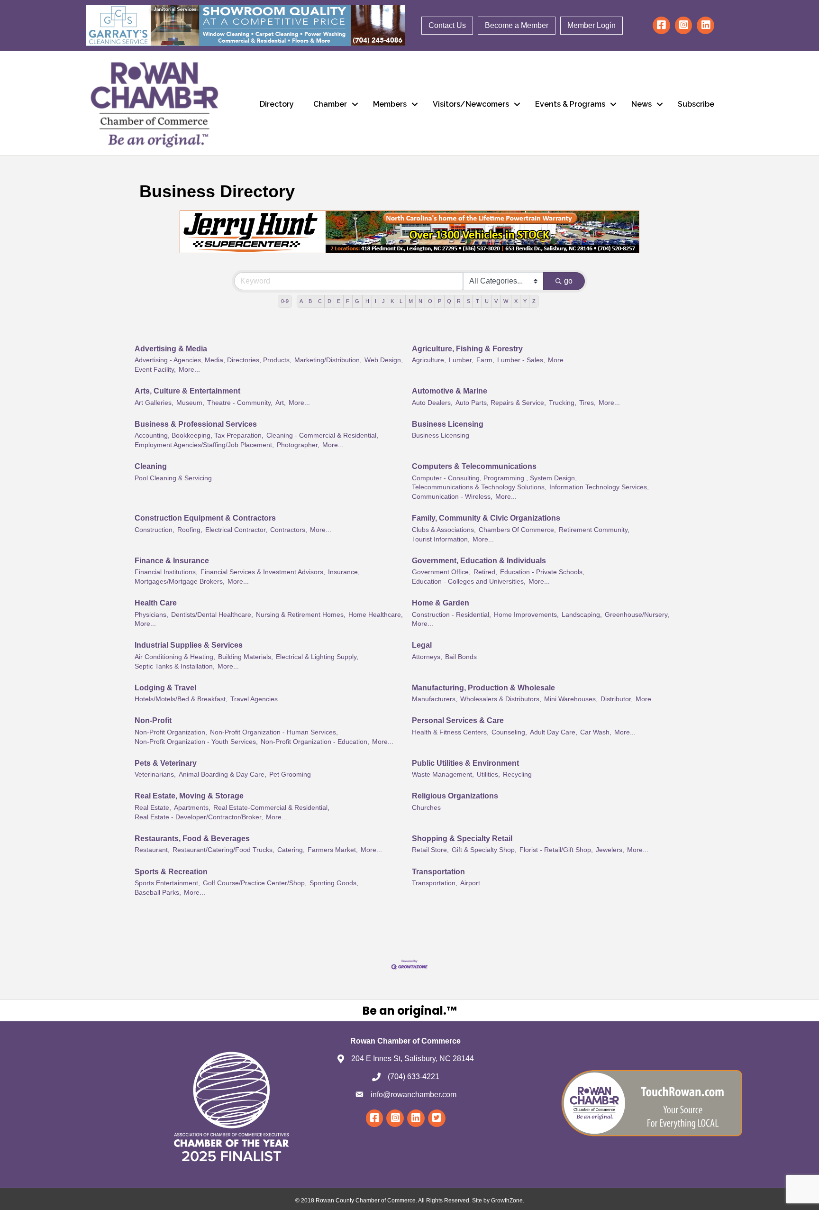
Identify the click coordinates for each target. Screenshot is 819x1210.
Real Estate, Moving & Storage (189, 796)
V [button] (496, 301)
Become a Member (516, 25)
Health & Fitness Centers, (450, 732)
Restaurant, (152, 849)
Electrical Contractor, (236, 529)
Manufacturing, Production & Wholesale (483, 688)
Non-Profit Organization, (171, 732)
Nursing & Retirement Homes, (301, 614)
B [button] (310, 301)
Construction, (154, 529)
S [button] (468, 301)
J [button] (383, 301)
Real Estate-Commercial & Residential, (271, 807)
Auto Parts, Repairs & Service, (500, 402)
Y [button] (525, 301)
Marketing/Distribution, (328, 360)
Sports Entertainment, (167, 883)
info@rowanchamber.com (413, 1095)
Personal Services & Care (458, 720)
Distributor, (617, 699)
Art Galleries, (154, 402)
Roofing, (189, 529)
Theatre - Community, (240, 402)
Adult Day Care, (553, 732)
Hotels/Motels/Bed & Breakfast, (181, 699)
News (641, 104)
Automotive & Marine (449, 391)
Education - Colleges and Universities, (469, 581)
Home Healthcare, (375, 614)
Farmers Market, (333, 849)
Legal (422, 645)
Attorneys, (427, 656)
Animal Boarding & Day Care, (222, 774)
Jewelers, (610, 849)
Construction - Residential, (451, 614)
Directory (277, 104)
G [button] (357, 301)
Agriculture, (429, 360)
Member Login (591, 25)
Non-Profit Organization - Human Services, (274, 732)
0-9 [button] (285, 301)
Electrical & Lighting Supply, (317, 656)
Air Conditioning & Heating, (175, 656)
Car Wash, (595, 732)
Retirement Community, (594, 529)
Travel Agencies (254, 699)
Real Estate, (153, 807)
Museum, (190, 402)
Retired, (485, 572)
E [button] (338, 301)
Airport (470, 883)
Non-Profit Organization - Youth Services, (196, 741)
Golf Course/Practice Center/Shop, (255, 883)
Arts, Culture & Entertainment (187, 391)
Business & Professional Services (196, 424)
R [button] (459, 301)
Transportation (438, 872)
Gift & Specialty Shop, (484, 849)
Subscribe (696, 104)
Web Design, (383, 360)
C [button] (320, 301)
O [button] (430, 301)
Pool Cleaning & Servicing (173, 478)
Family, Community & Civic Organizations (486, 518)
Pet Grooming (290, 774)
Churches (426, 807)
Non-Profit (153, 720)
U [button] (487, 301)
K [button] (392, 301)
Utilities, (488, 774)
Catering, (291, 849)
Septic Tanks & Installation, (175, 666)
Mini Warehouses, (571, 699)
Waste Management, (443, 774)
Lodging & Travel (165, 688)
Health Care (156, 603)
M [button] (411, 301)
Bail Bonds (461, 656)
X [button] (516, 301)
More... (189, 369)
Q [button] (449, 301)
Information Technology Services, (599, 487)
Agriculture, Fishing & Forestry (467, 349)
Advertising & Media (171, 349)
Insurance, (344, 572)
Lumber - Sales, (521, 360)
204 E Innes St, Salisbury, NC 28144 (412, 1058)
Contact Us (447, 25)
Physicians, (151, 614)
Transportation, (434, 883)
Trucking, (562, 402)
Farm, (485, 360)
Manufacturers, (434, 699)
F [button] (347, 301)
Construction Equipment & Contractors (205, 518)
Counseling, (509, 732)
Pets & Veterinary (166, 763)
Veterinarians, (155, 774)
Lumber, (461, 360)
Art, (280, 402)
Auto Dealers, (432, 402)
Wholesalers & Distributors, (500, 699)
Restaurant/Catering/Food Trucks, (223, 849)
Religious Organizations (455, 796)
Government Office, (441, 572)
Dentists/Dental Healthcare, (212, 614)
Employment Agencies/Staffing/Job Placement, (204, 445)
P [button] (439, 301)
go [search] (568, 281)
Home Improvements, (526, 614)
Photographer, (298, 445)
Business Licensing (447, 424)
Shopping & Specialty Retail (462, 838)
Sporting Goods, (333, 883)
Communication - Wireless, (452, 496)
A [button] (301, 301)
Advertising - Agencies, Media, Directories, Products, (213, 360)
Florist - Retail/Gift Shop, (556, 849)
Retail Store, (430, 849)
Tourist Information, (441, 539)
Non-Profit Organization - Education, (315, 741)
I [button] (375, 301)
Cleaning (151, 466)
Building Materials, (245, 656)
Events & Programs (570, 104)
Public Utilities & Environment (465, 763)
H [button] (367, 301)
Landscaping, (582, 614)
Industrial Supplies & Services (189, 645)
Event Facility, (155, 369)
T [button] (477, 301)
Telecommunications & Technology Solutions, (479, 487)
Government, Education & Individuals (479, 561)
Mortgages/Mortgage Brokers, (180, 581)
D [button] (329, 301)
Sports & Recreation (171, 872)
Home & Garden (440, 603)
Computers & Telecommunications (474, 466)
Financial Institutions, (166, 572)
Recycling (517, 774)
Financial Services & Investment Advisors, (262, 572)
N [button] (420, 301)
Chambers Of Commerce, (517, 529)
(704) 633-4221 (413, 1076)
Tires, (587, 402)
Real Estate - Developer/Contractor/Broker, (199, 817)
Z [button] (534, 301)
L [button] (401, 301)
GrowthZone (507, 1200)
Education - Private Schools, (542, 572)
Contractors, (288, 529)
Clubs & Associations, (444, 529)
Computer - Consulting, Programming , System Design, (494, 478)
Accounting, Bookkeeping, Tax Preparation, (199, 435)
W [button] (505, 301)
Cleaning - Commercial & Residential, (322, 435)
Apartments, (192, 807)
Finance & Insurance (172, 561)
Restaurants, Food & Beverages (192, 838)
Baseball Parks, (158, 892)
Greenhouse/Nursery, (637, 614)
